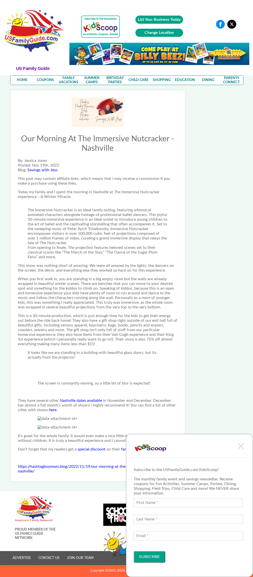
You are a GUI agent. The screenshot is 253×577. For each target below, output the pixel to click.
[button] (241, 446)
